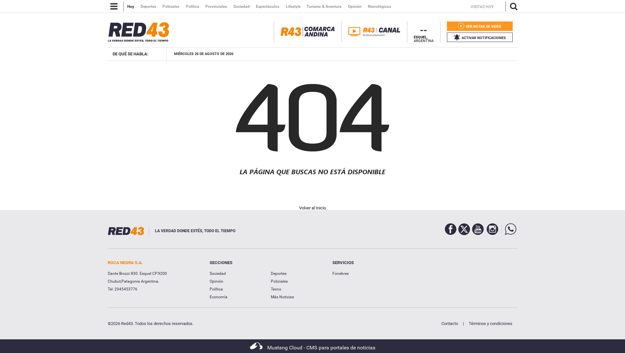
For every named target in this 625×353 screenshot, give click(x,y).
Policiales (279, 281)
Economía (219, 297)
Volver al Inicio (312, 207)
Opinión (216, 281)
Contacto (449, 323)
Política (216, 289)
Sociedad (218, 273)
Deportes (278, 273)
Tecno (276, 289)
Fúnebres (340, 273)
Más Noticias (282, 297)
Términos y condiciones (490, 323)
